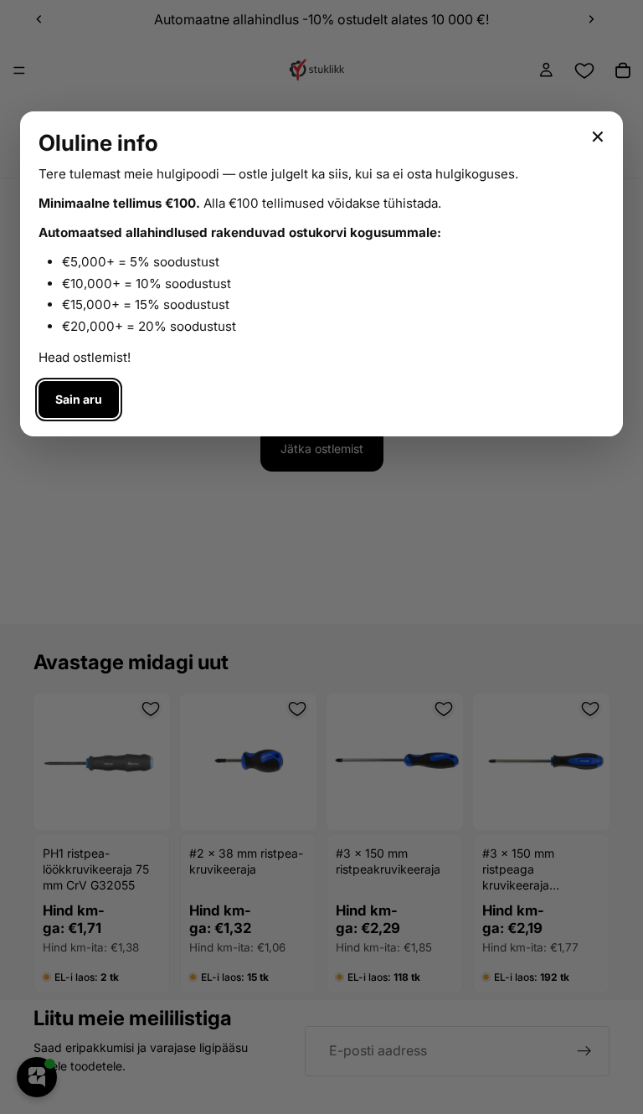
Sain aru (78, 399)
